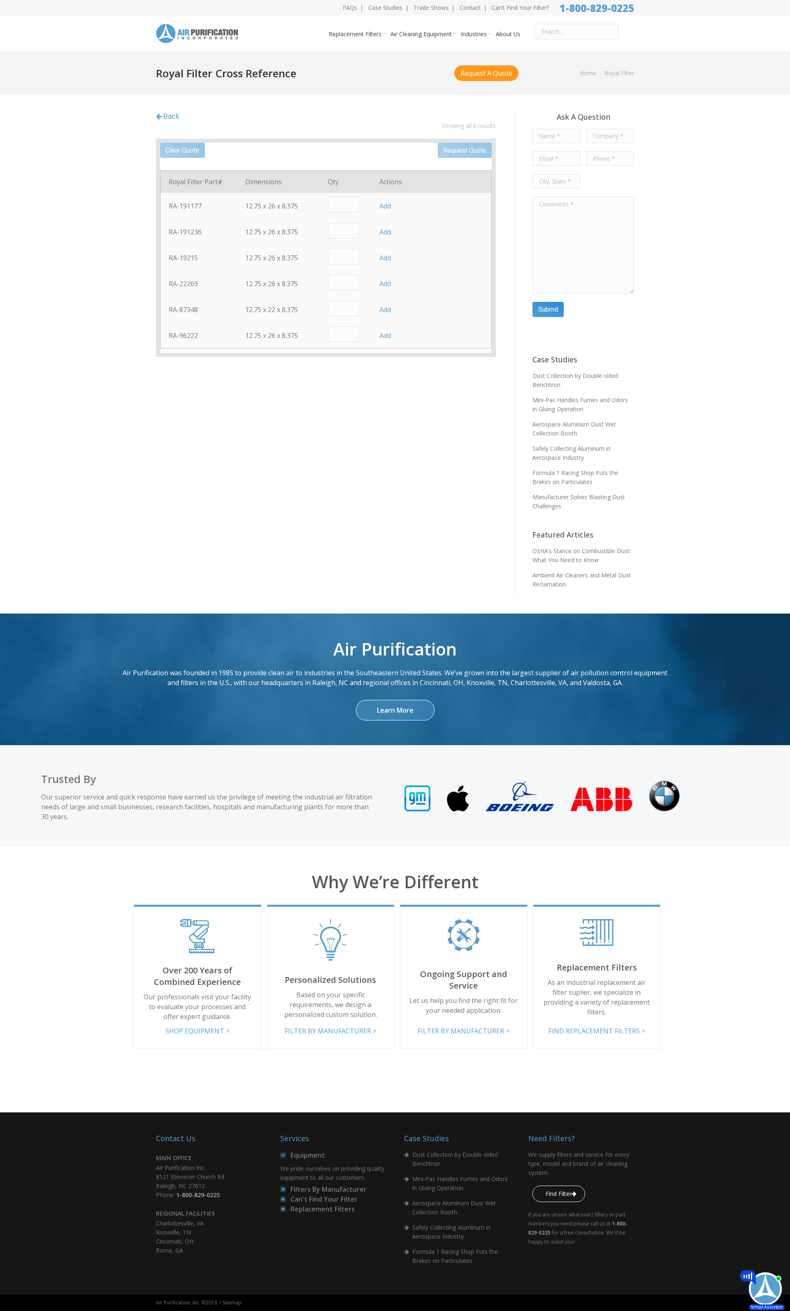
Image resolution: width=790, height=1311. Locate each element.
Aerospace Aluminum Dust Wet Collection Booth (574, 428)
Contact (470, 8)
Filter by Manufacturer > (330, 1030)
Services (294, 1138)
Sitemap (232, 1302)
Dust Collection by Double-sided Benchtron (575, 380)
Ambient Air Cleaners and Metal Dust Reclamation (581, 579)
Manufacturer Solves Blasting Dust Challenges (578, 501)
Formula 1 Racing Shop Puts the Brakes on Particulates (575, 477)
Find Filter (559, 1194)
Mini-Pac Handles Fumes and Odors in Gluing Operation (580, 404)
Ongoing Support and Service (463, 979)
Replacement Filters (597, 967)
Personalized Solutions (330, 979)
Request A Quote (486, 73)
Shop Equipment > (197, 1030)
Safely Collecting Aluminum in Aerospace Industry (571, 453)
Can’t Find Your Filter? (520, 8)
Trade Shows (431, 8)
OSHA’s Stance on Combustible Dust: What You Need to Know (581, 555)
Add (385, 206)
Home (588, 73)
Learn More (395, 710)
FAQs (350, 8)
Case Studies (385, 8)
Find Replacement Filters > (596, 1030)
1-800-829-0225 (597, 8)
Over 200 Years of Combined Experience (197, 976)
